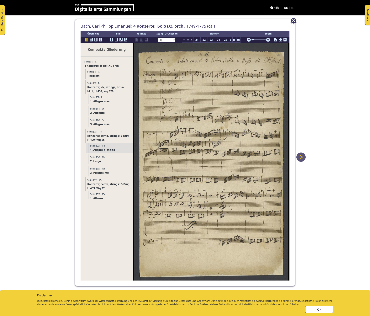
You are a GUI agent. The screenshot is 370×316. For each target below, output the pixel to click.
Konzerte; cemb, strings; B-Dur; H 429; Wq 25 (108, 138)
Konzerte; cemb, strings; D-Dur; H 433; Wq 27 (108, 186)
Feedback (368, 14)
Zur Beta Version (2, 20)
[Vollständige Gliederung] (91, 39)
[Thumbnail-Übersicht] (96, 39)
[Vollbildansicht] (275, 39)
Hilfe (276, 7)
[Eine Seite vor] (301, 157)
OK (319, 309)
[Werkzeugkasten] (121, 39)
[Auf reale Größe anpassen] (285, 39)
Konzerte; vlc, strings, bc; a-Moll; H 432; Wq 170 (105, 89)
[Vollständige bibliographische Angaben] (100, 39)
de (286, 7)
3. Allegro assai (100, 124)
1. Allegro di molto (102, 150)
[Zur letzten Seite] (238, 40)
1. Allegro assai (100, 101)
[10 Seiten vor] (234, 40)
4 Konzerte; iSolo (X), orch (101, 65)
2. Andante (97, 113)
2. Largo (95, 161)
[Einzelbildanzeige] (111, 39)
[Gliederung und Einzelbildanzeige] (86, 39)
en (292, 7)
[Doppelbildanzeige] (116, 39)
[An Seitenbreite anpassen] (280, 39)
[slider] (254, 39)
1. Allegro (96, 198)
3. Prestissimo (99, 172)
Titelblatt (93, 76)
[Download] (125, 39)
